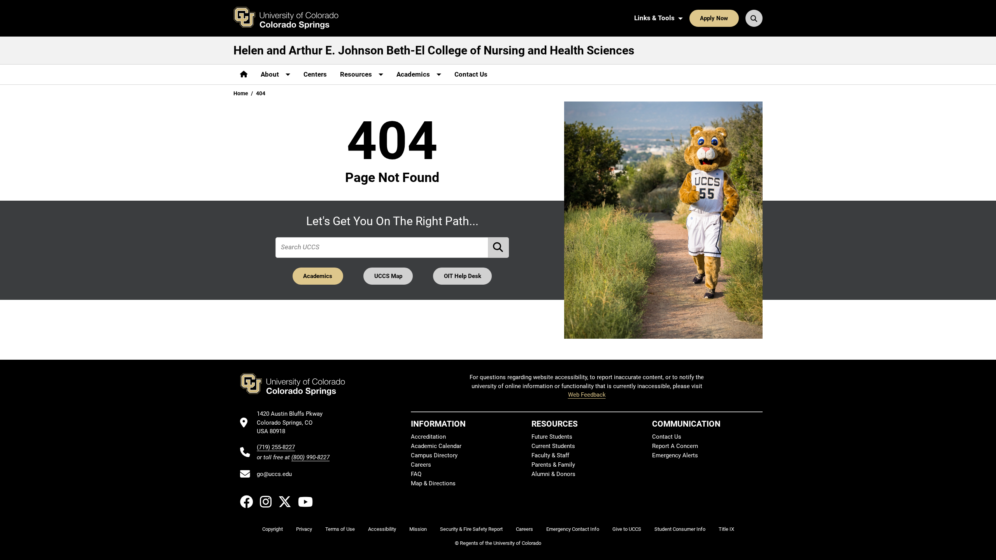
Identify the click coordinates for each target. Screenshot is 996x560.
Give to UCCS (626, 529)
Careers (421, 464)
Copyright (272, 529)
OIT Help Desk (462, 276)
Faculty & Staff (550, 455)
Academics (317, 276)
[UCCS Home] (291, 18)
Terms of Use (340, 529)
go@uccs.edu (274, 474)
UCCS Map (388, 276)
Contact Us (470, 74)
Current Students (553, 446)
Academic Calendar (436, 446)
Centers (315, 74)
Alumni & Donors (553, 474)
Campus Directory (434, 455)
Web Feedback (587, 394)
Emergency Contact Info (572, 529)
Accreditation (428, 436)
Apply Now (714, 18)
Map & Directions (433, 483)
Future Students (551, 436)
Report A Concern (675, 446)
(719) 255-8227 (276, 447)
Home (240, 93)
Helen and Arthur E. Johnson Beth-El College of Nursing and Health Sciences (433, 50)
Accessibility (382, 529)
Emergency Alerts (675, 455)
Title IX (726, 529)
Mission (418, 529)
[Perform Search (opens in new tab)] (498, 247)
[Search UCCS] (754, 18)
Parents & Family (553, 464)
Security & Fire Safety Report (471, 529)
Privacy (304, 529)
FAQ (416, 474)
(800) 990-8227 (310, 457)
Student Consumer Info (679, 529)
